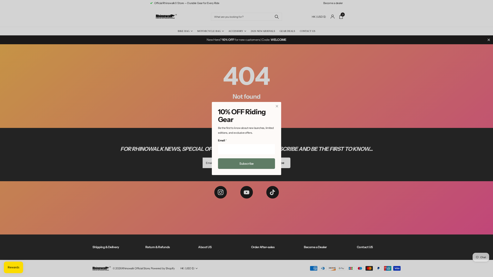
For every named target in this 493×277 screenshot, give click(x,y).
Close (277, 106)
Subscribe (246, 163)
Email (222, 140)
